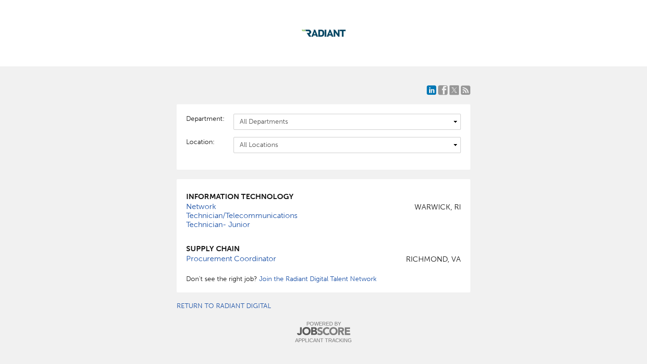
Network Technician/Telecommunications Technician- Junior (241, 215)
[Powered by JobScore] (323, 331)
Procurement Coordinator (231, 258)
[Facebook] (443, 90)
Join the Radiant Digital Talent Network (318, 279)
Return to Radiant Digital (224, 306)
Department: (205, 119)
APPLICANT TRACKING (323, 340)
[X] (454, 90)
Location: (200, 142)
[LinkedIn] (431, 90)
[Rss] (465, 90)
